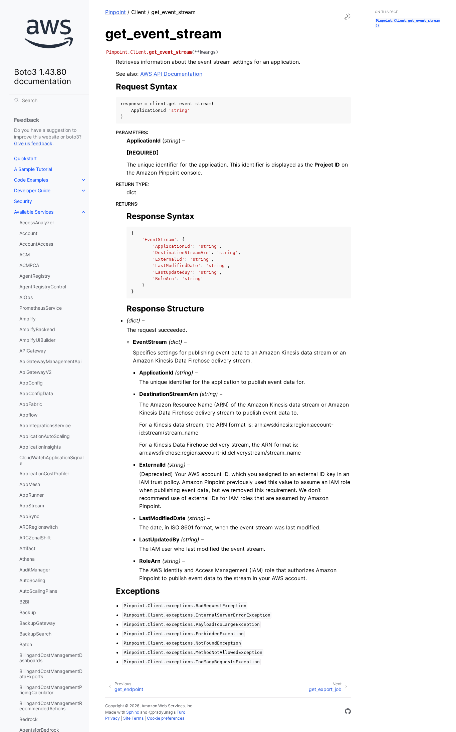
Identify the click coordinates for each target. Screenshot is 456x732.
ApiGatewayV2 (35, 372)
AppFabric (30, 404)
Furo (181, 712)
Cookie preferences (165, 718)
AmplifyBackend (37, 329)
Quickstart (25, 158)
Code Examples (31, 180)
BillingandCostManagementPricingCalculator (50, 689)
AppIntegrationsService (45, 425)
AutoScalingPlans (38, 591)
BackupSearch (35, 634)
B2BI (24, 601)
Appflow (28, 415)
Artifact (27, 548)
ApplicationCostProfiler (44, 473)
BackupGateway (37, 623)
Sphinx (132, 712)
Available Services (33, 212)
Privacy (112, 718)
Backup (27, 612)
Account (28, 233)
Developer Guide (32, 190)
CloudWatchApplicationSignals (51, 460)
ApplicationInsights (40, 447)
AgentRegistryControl (42, 286)
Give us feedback (33, 143)
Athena (27, 559)
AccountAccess (36, 244)
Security (23, 201)
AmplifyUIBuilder (37, 340)
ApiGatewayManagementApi (50, 361)
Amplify (27, 318)
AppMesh (29, 484)
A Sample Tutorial (33, 169)
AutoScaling (32, 580)
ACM (24, 254)
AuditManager (34, 569)
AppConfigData (36, 393)
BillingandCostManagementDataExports (50, 673)
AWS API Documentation (171, 73)
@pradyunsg (161, 712)
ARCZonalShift (35, 537)
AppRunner (31, 495)
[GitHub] (348, 712)
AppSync (29, 516)
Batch (25, 644)
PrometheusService (40, 308)
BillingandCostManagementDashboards (50, 657)
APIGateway (32, 350)
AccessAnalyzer (36, 222)
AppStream (31, 505)
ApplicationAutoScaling (44, 436)
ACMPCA (29, 265)
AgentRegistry (34, 276)
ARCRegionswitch (38, 527)
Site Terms (133, 718)
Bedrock (28, 719)
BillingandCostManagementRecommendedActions (50, 705)
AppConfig (31, 383)
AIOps (26, 297)
